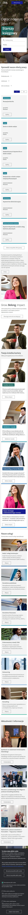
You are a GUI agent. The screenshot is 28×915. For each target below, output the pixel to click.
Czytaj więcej (7, 762)
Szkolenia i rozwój (9, 439)
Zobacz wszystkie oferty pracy (14, 247)
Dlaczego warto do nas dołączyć (12, 316)
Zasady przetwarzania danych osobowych (12, 866)
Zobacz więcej (8, 397)
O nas (5, 272)
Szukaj (7, 49)
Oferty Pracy (17, 3)
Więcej (6, 563)
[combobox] (6, 76)
